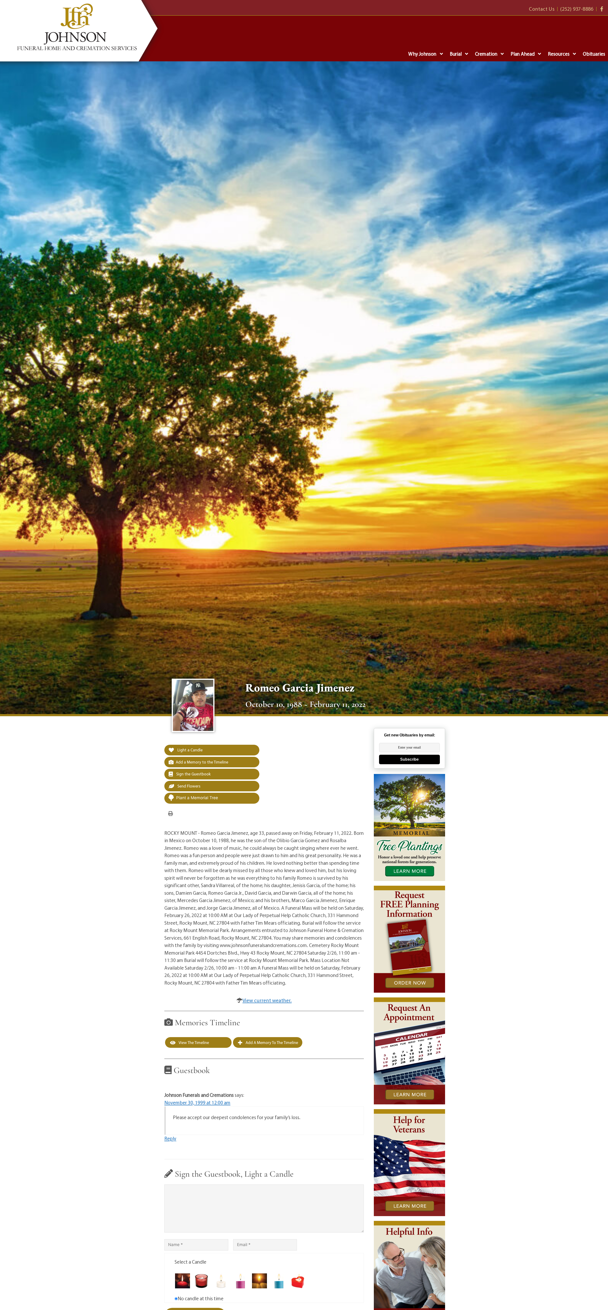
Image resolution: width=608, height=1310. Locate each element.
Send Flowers (188, 785)
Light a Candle (189, 749)
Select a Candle (190, 1262)
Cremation (486, 54)
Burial (456, 54)
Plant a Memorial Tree (197, 797)
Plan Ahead (523, 54)
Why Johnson (422, 54)
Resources (559, 54)
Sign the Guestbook (193, 773)
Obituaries (594, 54)
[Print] (170, 813)
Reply (170, 1138)
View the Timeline (193, 1042)
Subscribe (409, 759)
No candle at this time (200, 1298)
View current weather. (267, 1000)
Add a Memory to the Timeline (202, 761)
